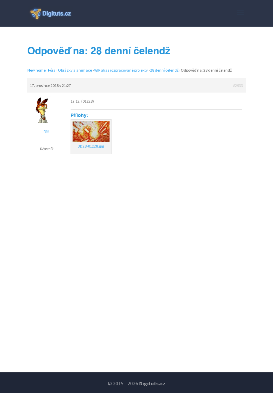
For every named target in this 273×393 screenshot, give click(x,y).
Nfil (46, 131)
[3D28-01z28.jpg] (91, 131)
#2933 (238, 85)
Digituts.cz (152, 383)
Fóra (52, 70)
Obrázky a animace (75, 70)
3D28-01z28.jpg (91, 146)
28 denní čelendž (164, 70)
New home (36, 70)
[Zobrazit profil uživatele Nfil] (46, 121)
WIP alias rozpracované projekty (121, 70)
